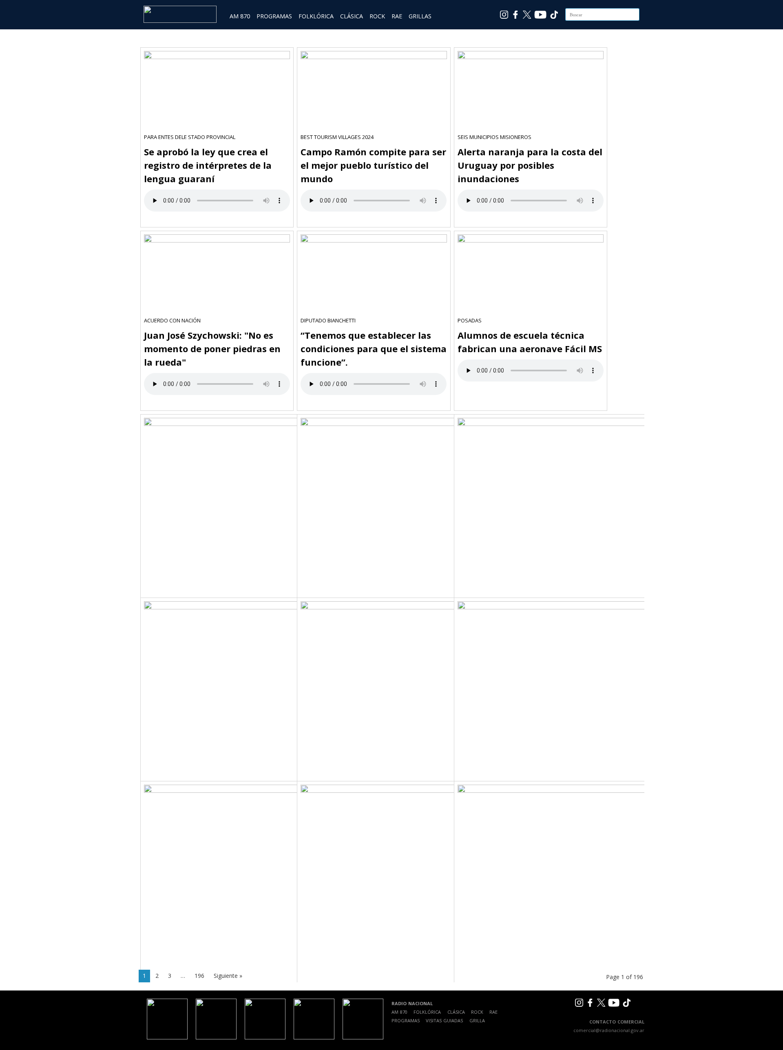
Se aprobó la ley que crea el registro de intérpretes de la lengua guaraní (208, 165)
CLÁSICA (351, 16)
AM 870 (240, 16)
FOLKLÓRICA (316, 16)
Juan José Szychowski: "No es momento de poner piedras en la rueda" (212, 348)
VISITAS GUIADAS (444, 1020)
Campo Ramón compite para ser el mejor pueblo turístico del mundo (373, 165)
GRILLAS (420, 16)
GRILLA (477, 1020)
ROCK (377, 16)
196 (199, 975)
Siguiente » (228, 975)
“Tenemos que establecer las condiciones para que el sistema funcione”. (374, 348)
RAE (397, 16)
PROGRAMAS (274, 16)
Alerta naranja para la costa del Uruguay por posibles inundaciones (530, 165)
